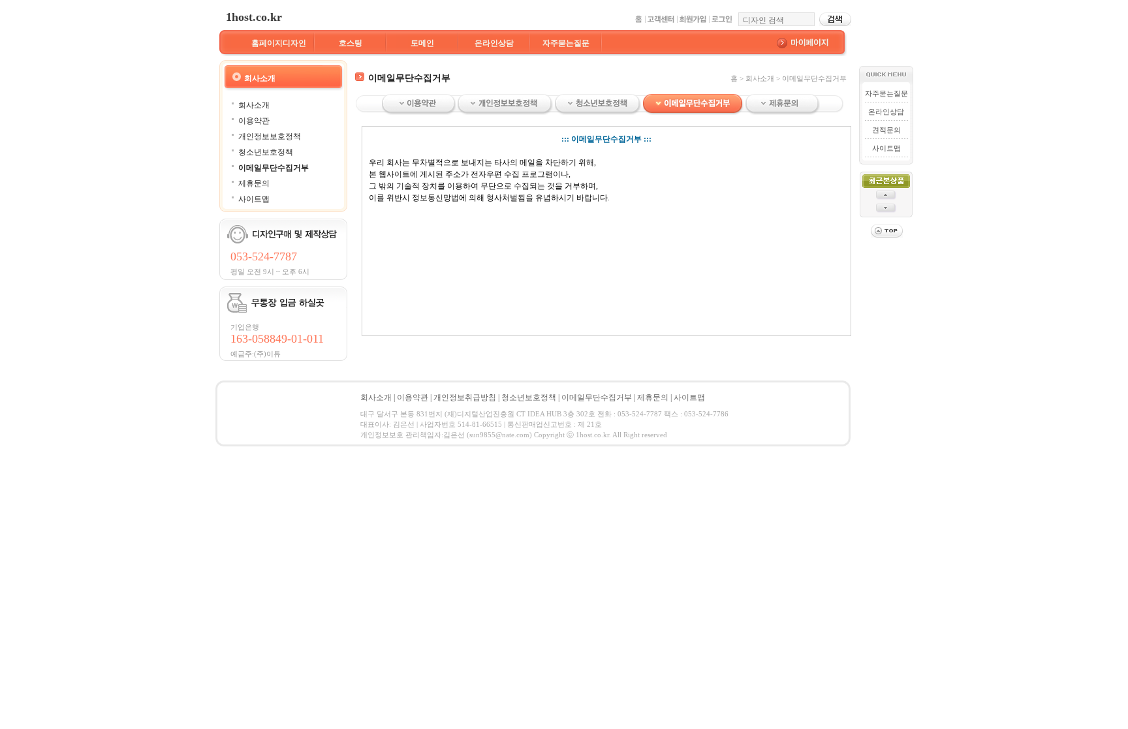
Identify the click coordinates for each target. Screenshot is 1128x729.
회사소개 (254, 105)
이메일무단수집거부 (273, 167)
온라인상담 (494, 43)
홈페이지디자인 (278, 43)
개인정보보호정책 (269, 136)
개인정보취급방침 (464, 397)
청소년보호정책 (265, 152)
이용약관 (254, 120)
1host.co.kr (254, 16)
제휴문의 (254, 183)
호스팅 (350, 43)
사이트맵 (254, 199)
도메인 (422, 43)
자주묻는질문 (565, 43)
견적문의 (886, 130)
